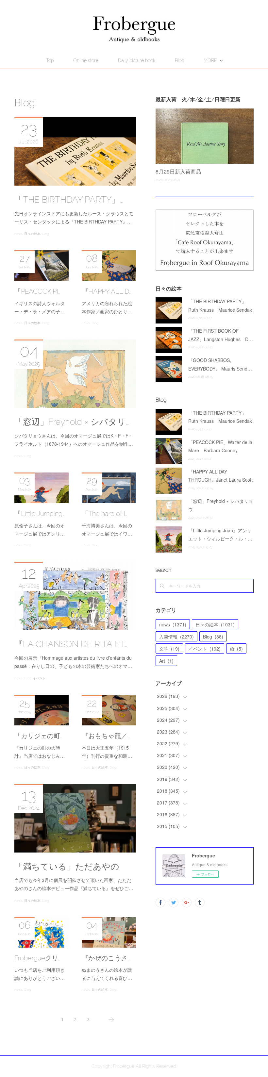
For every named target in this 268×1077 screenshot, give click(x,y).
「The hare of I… (104, 514)
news (18, 234)
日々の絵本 (32, 234)
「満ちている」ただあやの (66, 866)
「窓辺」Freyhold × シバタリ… (71, 422)
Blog (179, 60)
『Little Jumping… (39, 514)
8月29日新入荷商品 (178, 171)
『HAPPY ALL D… (106, 291)
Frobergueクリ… (37, 958)
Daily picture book (136, 60)
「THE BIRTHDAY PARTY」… (68, 200)
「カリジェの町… (38, 736)
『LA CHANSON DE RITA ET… (70, 644)
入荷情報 (176, 636)
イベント (39, 678)
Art (166, 660)
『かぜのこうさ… (106, 958)
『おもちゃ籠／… (106, 736)
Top (50, 60)
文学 (169, 648)
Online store (85, 60)
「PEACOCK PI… (37, 291)
